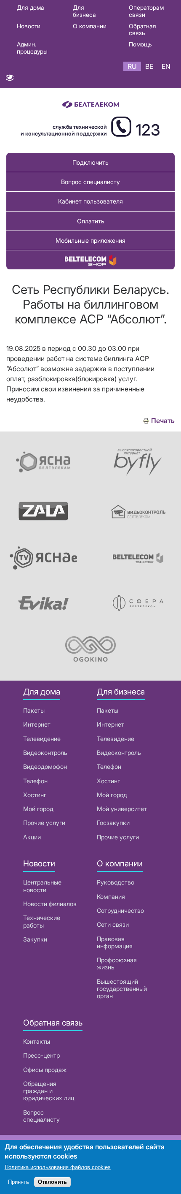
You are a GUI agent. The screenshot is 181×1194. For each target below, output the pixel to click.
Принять (18, 1182)
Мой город (38, 808)
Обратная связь (142, 29)
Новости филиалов (50, 903)
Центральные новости (42, 886)
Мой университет (122, 808)
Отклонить (52, 1182)
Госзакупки (113, 822)
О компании (89, 26)
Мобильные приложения (90, 240)
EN (166, 66)
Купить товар (90, 259)
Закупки (35, 939)
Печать (163, 421)
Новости (28, 26)
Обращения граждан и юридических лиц (48, 1091)
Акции (32, 837)
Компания (111, 896)
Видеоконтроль (45, 752)
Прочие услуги (44, 822)
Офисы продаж (45, 1069)
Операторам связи (146, 11)
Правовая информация (115, 942)
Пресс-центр (41, 1055)
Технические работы (41, 921)
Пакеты (34, 710)
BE (149, 66)
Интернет (37, 724)
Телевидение (42, 738)
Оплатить (90, 221)
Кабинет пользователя (90, 201)
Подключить (90, 162)
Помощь (140, 44)
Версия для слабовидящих (9, 79)
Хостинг (34, 794)
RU (132, 66)
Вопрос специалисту (90, 181)
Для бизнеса (84, 11)
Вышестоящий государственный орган (122, 989)
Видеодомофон (45, 766)
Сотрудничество (120, 910)
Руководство (115, 882)
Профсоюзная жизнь (117, 963)
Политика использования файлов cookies (58, 1167)
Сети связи (113, 924)
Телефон (35, 780)
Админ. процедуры (32, 48)
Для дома (30, 7)
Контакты (36, 1041)
